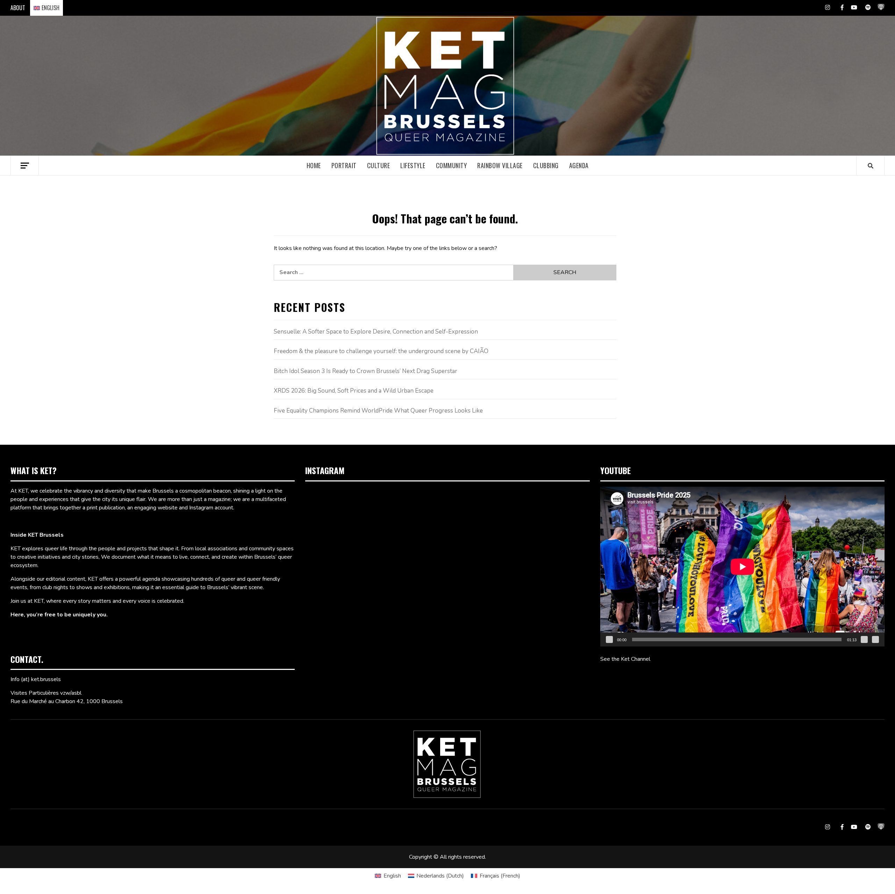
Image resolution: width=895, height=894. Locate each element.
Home (314, 165)
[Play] (609, 639)
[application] (742, 566)
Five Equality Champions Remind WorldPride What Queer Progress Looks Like (378, 411)
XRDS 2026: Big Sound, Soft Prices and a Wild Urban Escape (354, 391)
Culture (378, 165)
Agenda (579, 165)
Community (451, 165)
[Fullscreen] (875, 639)
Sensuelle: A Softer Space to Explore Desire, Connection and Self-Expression (376, 332)
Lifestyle (412, 165)
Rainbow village (500, 165)
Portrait (344, 165)
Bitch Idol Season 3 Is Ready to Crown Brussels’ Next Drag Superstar (365, 371)
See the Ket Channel (625, 659)
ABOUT (17, 7)
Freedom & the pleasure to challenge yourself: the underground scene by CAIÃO (381, 351)
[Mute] (864, 639)
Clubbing (546, 165)
